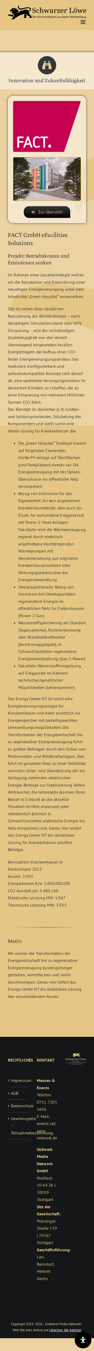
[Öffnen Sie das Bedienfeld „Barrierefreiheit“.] (83, 1340)
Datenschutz (18, 1105)
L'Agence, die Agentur (65, 1330)
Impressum (18, 1080)
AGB (15, 1093)
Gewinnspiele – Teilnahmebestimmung (18, 1125)
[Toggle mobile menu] (83, 22)
